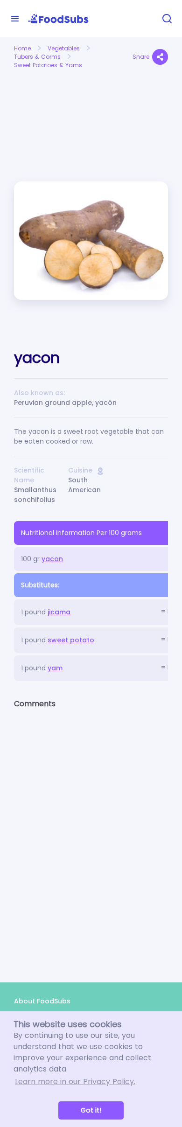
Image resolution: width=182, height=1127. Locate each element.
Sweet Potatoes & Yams (48, 65)
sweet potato (71, 640)
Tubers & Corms (37, 57)
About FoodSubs (42, 1001)
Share (141, 57)
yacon (52, 559)
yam (55, 668)
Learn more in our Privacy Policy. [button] (75, 1081)
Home (22, 48)
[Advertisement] (49, 106)
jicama (59, 612)
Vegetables (64, 48)
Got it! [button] (91, 1110)
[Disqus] (91, 837)
